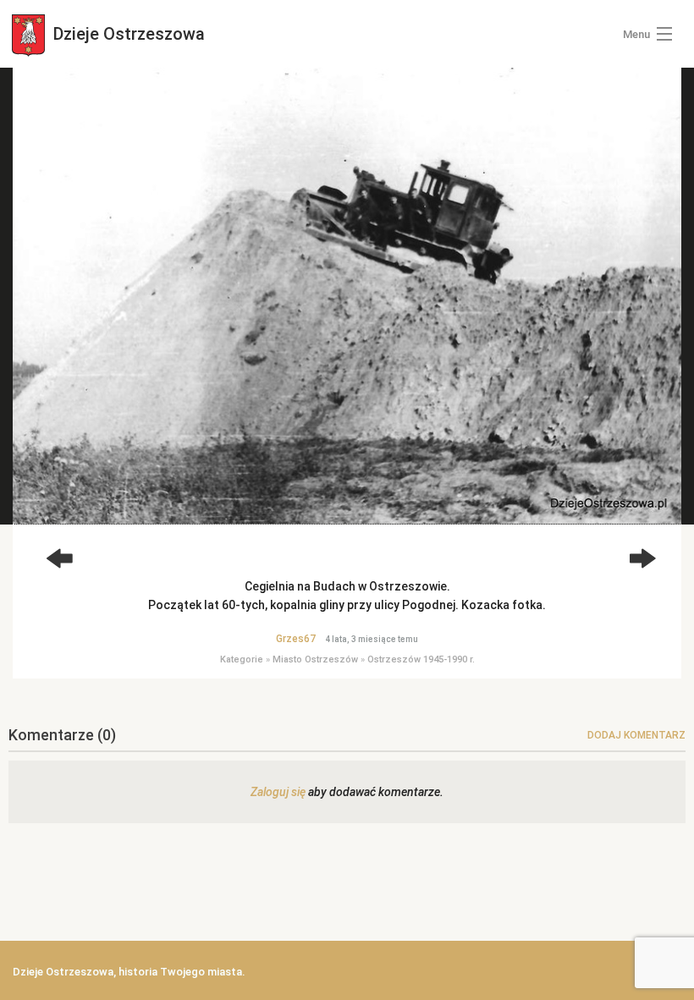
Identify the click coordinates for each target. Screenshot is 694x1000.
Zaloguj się (278, 792)
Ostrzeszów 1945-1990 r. (421, 659)
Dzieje (127, 34)
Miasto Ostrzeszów (315, 659)
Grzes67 (296, 639)
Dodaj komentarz (636, 735)
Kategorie (241, 659)
